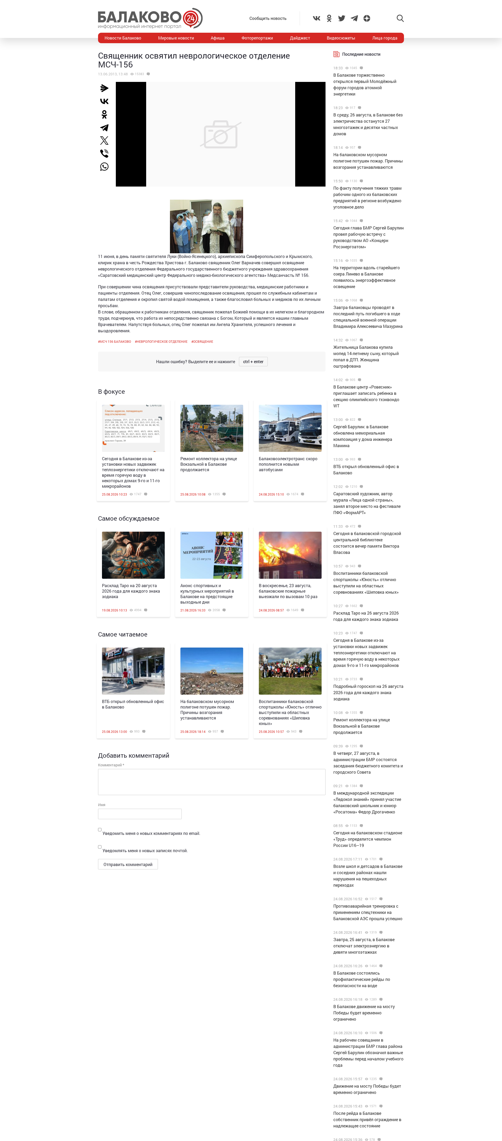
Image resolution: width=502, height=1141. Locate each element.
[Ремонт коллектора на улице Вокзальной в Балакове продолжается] (211, 428)
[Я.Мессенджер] (106, 88)
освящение (203, 341)
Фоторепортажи (257, 38)
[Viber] (106, 153)
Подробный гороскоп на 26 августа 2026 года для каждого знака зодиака (368, 692)
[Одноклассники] (106, 114)
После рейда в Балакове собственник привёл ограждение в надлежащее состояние (367, 1119)
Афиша (218, 38)
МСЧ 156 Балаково (115, 341)
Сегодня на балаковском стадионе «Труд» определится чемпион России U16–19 (367, 839)
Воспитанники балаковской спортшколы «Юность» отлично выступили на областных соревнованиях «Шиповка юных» (290, 712)
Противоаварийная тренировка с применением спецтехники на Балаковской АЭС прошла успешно (367, 912)
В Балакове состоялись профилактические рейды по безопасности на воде (361, 979)
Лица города (384, 38)
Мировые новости (176, 38)
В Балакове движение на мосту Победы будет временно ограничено (364, 1013)
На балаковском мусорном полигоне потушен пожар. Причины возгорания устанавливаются (207, 710)
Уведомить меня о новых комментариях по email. (151, 833)
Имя (101, 804)
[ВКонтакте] (106, 101)
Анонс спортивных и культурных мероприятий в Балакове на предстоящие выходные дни (207, 594)
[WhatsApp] (107, 166)
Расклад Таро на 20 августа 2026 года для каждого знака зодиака (131, 591)
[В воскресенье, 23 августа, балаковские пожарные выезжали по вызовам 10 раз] (290, 555)
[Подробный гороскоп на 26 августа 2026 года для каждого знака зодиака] (360, 679)
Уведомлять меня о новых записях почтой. (145, 850)
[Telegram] (106, 127)
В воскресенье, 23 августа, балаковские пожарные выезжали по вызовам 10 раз (288, 591)
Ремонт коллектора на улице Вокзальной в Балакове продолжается (208, 464)
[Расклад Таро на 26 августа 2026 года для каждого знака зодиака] (360, 606)
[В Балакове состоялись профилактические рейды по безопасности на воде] (380, 966)
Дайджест (300, 38)
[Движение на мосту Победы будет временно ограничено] (380, 1079)
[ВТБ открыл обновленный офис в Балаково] (133, 671)
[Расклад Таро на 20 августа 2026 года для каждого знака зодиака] (133, 555)
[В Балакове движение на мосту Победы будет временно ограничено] (380, 999)
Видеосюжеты (341, 38)
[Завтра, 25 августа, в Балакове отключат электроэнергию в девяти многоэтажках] (380, 932)
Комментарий (111, 764)
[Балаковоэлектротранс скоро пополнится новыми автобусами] (290, 428)
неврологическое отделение (162, 341)
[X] (106, 140)
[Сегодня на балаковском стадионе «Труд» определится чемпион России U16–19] (360, 825)
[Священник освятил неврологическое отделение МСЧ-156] (147, 74)
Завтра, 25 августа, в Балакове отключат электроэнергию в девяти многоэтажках (364, 946)
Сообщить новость (268, 18)
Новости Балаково (123, 38)
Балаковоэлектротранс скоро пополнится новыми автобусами (288, 464)
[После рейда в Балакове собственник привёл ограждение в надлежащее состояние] (380, 1106)
